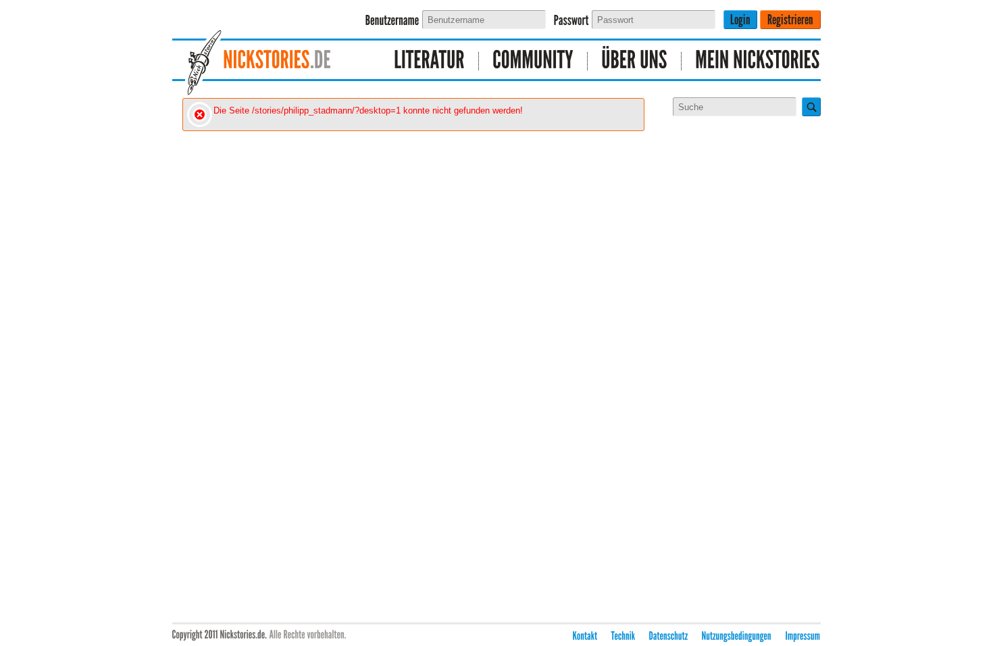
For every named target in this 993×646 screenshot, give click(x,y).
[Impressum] (803, 636)
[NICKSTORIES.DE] (270, 61)
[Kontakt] (585, 636)
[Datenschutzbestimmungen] (668, 636)
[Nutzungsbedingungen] (737, 636)
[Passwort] (571, 20)
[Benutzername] (392, 20)
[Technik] (623, 636)
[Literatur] (429, 61)
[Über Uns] (635, 61)
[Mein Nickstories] (751, 61)
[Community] (533, 61)
